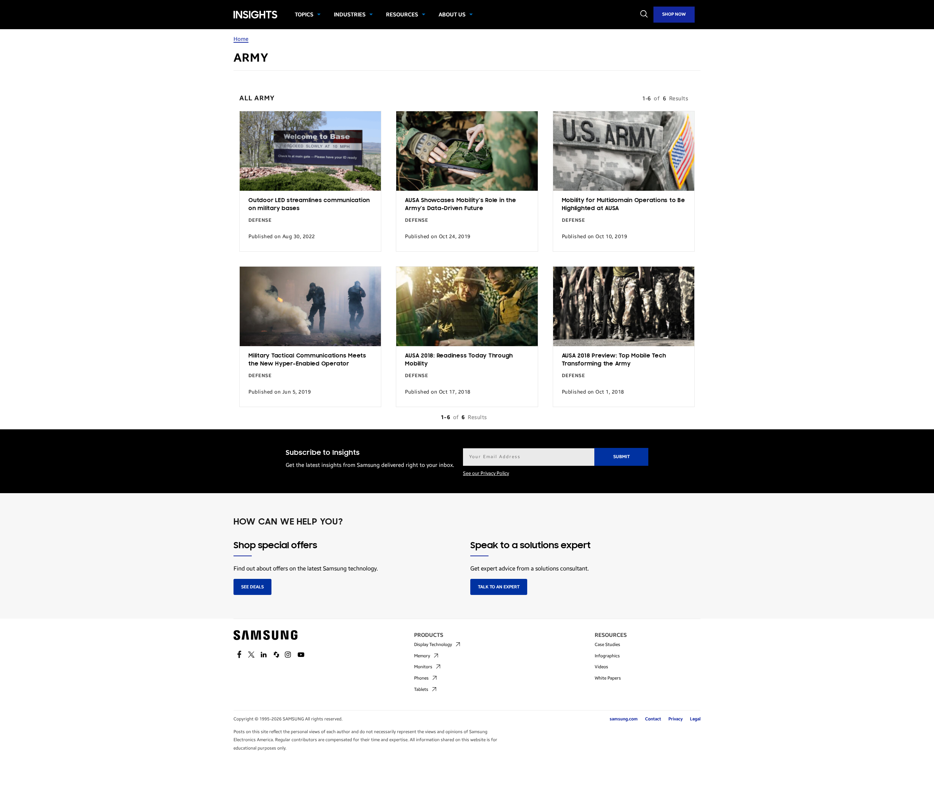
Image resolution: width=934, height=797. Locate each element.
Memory (422, 655)
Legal (695, 718)
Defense (260, 220)
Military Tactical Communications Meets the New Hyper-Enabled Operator (307, 360)
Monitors (423, 666)
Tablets (421, 689)
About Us (452, 14)
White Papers (608, 678)
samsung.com (624, 718)
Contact (653, 718)
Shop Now (674, 14)
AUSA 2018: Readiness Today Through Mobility (459, 360)
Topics (304, 14)
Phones (421, 678)
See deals (252, 586)
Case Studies (607, 644)
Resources (402, 14)
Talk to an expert (499, 586)
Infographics (607, 655)
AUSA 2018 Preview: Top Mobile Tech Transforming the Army (614, 360)
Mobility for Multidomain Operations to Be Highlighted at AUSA (623, 205)
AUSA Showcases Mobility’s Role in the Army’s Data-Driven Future (460, 205)
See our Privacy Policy (486, 473)
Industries (350, 14)
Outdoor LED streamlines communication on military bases (309, 205)
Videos (601, 666)
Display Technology (433, 644)
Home (241, 39)
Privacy (675, 718)
